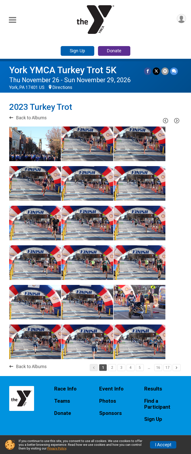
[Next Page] (176, 120)
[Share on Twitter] (156, 71)
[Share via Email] (165, 71)
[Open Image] (35, 144)
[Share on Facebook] (147, 71)
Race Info (65, 389)
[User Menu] (181, 18)
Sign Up (77, 50)
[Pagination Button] (177, 367)
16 (158, 368)
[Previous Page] (165, 120)
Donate (114, 50)
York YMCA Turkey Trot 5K (62, 70)
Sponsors (110, 413)
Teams (62, 401)
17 (167, 368)
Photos (107, 401)
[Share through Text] (174, 71)
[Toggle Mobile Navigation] (12, 20)
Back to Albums (31, 117)
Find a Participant (157, 404)
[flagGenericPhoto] (44, 155)
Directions (62, 87)
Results (153, 389)
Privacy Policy (56, 448)
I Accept (163, 444)
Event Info (111, 389)
